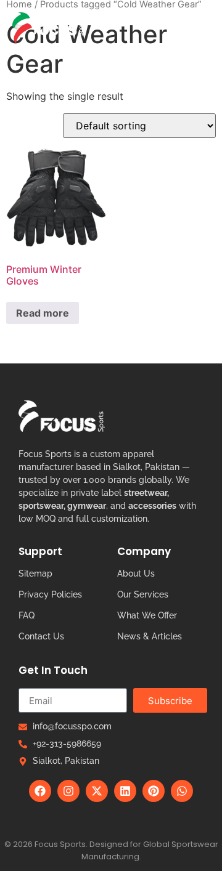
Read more (42, 313)
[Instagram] (68, 791)
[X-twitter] (97, 791)
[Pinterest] (153, 791)
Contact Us (41, 636)
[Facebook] (40, 791)
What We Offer (147, 615)
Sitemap (35, 573)
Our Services (142, 594)
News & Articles (149, 636)
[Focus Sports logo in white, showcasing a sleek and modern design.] (61, 416)
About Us (136, 573)
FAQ (26, 615)
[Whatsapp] (182, 791)
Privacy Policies (50, 594)
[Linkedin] (125, 791)
